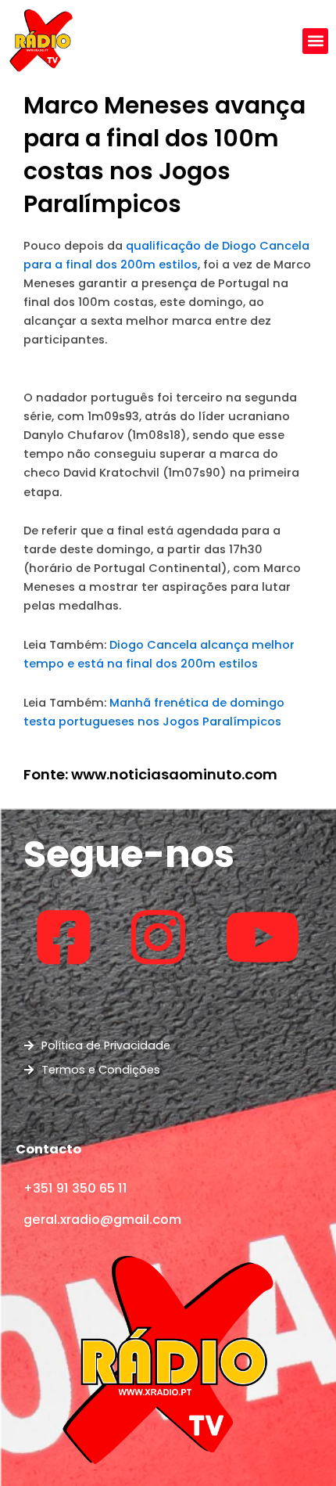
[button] (315, 41)
